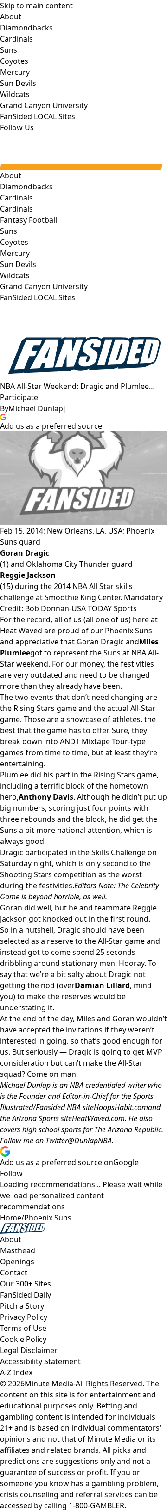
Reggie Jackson (28, 575)
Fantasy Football (28, 220)
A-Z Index (16, 1372)
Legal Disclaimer (29, 1350)
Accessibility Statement (40, 1361)
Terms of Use (23, 1328)
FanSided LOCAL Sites (37, 297)
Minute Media (49, 1383)
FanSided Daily (25, 1295)
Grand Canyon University (44, 286)
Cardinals (16, 209)
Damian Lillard (102, 985)
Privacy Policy (23, 1317)
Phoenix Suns (47, 1218)
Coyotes (14, 242)
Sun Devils (18, 264)
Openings (17, 1261)
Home (10, 1218)
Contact (13, 1273)
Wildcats (15, 275)
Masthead (17, 1250)
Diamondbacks (26, 187)
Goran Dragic (24, 553)
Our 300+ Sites (25, 1284)
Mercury (15, 253)
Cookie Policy (23, 1339)
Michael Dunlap (35, 408)
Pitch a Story (22, 1306)
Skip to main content (36, 5)
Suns (8, 231)
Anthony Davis (46, 797)
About (10, 175)
